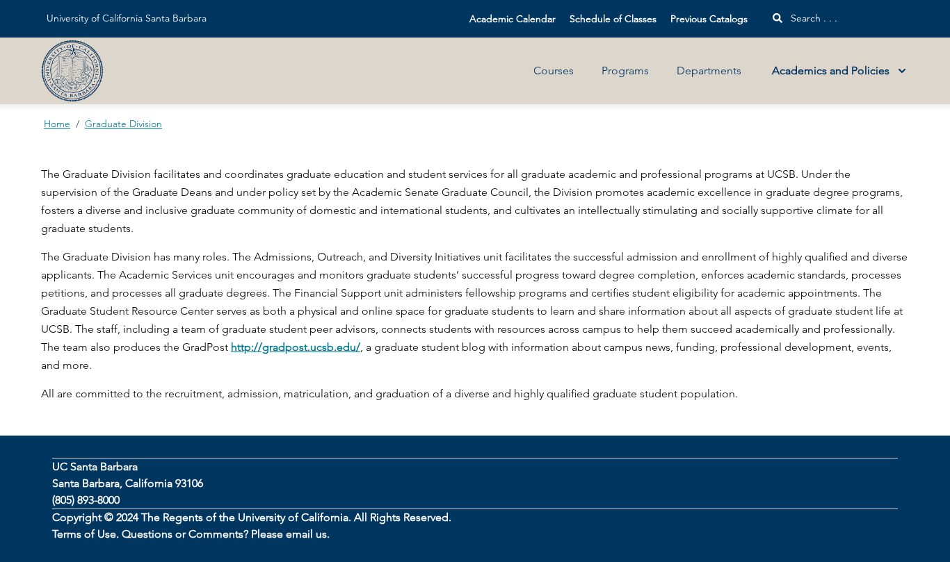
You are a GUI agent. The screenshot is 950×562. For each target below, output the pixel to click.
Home (57, 123)
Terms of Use (84, 533)
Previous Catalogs (709, 19)
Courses (553, 70)
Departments (709, 70)
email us (306, 533)
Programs (625, 70)
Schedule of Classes (613, 19)
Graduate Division (123, 123)
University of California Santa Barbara (127, 18)
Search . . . (812, 18)
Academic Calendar (512, 19)
